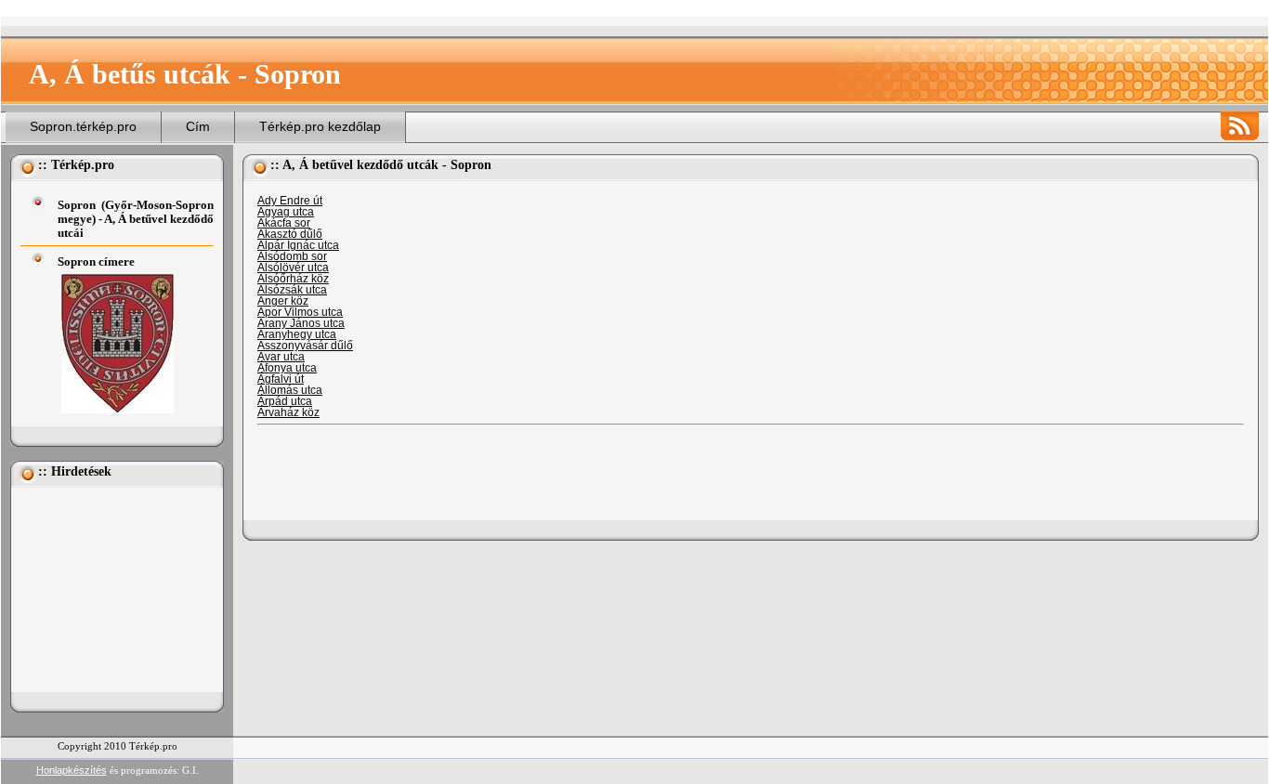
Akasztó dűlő (289, 234)
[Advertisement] (113, 590)
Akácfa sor (283, 223)
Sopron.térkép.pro (83, 126)
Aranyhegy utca (296, 334)
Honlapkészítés (71, 770)
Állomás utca (289, 390)
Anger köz (282, 301)
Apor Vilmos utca (300, 312)
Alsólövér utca (293, 267)
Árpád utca (284, 401)
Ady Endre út (289, 200)
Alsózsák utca (292, 289)
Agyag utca (285, 211)
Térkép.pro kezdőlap (320, 126)
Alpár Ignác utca (298, 245)
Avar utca (281, 356)
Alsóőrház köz (293, 278)
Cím (198, 126)
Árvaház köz (288, 412)
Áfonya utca (287, 367)
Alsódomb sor (292, 256)
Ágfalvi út (280, 379)
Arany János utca (301, 323)
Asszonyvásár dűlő (305, 345)
